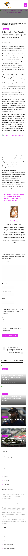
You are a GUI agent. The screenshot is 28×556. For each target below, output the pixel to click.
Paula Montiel (5, 382)
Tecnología (7, 472)
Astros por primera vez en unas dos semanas (13, 420)
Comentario (5, 261)
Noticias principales (9, 457)
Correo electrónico (7, 291)
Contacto (6, 484)
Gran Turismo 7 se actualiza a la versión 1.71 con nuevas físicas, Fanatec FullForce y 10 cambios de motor (13, 496)
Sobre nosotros (8, 532)
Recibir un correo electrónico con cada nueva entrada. (12, 329)
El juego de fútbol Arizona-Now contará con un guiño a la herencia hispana (12, 398)
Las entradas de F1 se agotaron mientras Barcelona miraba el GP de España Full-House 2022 (13, 440)
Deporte (13, 21)
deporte (6, 476)
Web (3, 298)
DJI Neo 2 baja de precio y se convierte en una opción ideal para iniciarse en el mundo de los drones (14, 521)
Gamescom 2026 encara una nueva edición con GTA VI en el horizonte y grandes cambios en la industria (13, 503)
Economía (6, 464)
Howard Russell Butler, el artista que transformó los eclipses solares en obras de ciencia (13, 514)
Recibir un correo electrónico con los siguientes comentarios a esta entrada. (12, 320)
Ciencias (6, 468)
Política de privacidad (9, 548)
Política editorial (8, 544)
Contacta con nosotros (10, 536)
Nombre (4, 283)
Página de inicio (5, 21)
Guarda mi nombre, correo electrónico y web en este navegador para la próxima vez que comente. (13, 311)
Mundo (6, 461)
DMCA (5, 540)
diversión (6, 480)
